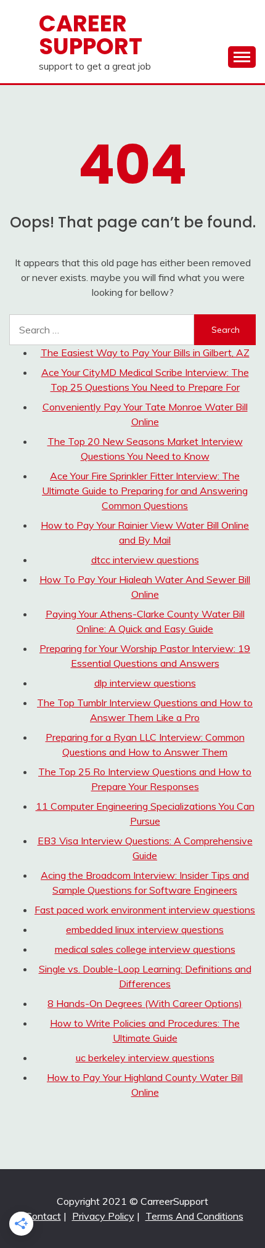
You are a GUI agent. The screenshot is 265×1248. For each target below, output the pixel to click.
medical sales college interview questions (145, 949)
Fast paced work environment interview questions (145, 909)
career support (90, 34)
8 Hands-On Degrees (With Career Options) (144, 1003)
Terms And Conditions (194, 1216)
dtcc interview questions (145, 559)
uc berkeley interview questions (145, 1057)
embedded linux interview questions (145, 929)
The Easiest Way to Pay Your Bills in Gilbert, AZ (145, 352)
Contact (43, 1216)
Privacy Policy (103, 1216)
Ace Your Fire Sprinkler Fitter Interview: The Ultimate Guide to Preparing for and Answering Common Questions (145, 491)
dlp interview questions (145, 683)
